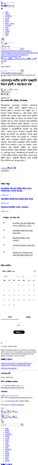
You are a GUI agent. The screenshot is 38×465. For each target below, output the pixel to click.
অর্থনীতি (7, 31)
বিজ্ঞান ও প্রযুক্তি (9, 24)
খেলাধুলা (7, 18)
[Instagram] (7, 6)
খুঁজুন (22, 49)
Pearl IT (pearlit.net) (17, 405)
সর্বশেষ (36, 53)
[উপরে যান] (2, 408)
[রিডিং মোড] (2, 92)
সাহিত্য (7, 33)
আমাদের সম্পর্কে (5, 55)
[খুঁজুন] (22, 70)
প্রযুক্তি (20, 73)
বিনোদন (7, 20)
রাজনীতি (8, 73)
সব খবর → (19, 332)
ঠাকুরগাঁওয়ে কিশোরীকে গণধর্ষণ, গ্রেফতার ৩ (21, 239)
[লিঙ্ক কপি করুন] (14, 168)
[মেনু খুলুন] (3, 39)
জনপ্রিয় (28, 317)
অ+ (6, 92)
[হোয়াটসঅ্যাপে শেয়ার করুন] (5, 94)
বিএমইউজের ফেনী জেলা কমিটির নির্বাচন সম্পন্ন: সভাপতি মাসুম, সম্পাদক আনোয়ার (24, 224)
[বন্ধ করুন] (3, 46)
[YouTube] (5, 6)
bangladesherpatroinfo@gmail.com (12, 387)
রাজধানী (32, 53)
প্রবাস (6, 27)
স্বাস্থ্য (6, 35)
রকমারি (7, 451)
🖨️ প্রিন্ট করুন (5, 170)
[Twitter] (7, 360)
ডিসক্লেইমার (7, 57)
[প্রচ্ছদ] (2, 9)
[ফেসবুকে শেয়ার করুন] (2, 94)
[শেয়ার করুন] (7, 94)
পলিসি (2, 368)
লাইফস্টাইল (8, 25)
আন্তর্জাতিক (8, 16)
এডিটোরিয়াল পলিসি (16, 57)
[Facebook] (2, 6)
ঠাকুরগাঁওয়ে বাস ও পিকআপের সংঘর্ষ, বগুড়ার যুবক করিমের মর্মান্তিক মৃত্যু (23, 254)
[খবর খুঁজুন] (13, 6)
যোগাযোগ (12, 55)
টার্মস (15, 368)
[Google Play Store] (9, 360)
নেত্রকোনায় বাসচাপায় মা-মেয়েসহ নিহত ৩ (24, 246)
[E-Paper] (11, 360)
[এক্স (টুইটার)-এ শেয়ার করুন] (3, 94)
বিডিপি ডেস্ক (6, 98)
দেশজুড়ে (9, 75)
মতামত (7, 29)
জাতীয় (6, 12)
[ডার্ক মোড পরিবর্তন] (2, 422)
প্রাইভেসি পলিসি (19, 55)
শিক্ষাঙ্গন (7, 22)
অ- (9, 92)
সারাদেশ (7, 14)
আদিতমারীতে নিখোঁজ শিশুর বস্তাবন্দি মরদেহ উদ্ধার (23, 232)
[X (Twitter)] (3, 6)
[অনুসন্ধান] (22, 424)
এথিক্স (12, 368)
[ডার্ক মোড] (9, 6)
